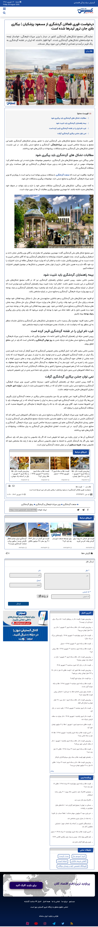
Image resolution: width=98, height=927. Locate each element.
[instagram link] (44, 922)
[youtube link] (36, 922)
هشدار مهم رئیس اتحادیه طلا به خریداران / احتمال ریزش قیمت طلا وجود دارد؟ (73, 693)
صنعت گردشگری (62, 175)
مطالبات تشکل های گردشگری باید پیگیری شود (68, 118)
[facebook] (88, 510)
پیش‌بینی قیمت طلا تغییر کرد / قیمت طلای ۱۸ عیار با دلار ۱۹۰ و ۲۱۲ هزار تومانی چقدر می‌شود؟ (72, 672)
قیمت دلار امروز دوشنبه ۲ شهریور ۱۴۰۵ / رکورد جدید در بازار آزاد (72, 710)
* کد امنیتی (87, 592)
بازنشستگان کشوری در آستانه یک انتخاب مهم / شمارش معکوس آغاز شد (74, 825)
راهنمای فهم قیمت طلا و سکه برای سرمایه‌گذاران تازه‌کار (73, 757)
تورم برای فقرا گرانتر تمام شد (81, 842)
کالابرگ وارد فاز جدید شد (83, 800)
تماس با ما (56, 901)
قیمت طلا (79, 487)
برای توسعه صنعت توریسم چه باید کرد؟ (62, 540)
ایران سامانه (43, 916)
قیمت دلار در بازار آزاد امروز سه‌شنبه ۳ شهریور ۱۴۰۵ (74, 665)
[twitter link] (62, 922)
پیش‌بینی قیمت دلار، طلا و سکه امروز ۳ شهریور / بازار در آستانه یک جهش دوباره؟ (20, 474)
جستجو (72, 901)
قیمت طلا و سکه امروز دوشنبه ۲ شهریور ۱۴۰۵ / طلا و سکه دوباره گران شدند (73, 685)
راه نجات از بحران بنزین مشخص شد (79, 818)
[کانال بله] (25, 634)
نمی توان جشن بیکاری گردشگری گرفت (71, 133)
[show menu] (4, 9)
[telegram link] (53, 922)
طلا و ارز (88, 487)
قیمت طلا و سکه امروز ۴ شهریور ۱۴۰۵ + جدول (60, 472)
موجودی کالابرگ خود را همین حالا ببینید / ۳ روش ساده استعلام (74, 793)
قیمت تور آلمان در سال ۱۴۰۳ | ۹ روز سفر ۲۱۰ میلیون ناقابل (38, 540)
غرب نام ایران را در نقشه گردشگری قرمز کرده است (67, 128)
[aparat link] (27, 923)
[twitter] (79, 510)
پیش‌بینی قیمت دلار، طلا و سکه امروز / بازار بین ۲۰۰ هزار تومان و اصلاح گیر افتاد (73, 701)
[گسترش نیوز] (85, 11)
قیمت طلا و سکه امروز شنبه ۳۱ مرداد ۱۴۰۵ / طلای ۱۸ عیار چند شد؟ (73, 750)
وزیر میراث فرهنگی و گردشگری (48, 504)
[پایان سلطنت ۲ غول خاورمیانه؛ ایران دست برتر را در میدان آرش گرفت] (84, 510)
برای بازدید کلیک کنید (26, 885)
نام (39, 570)
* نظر (87, 570)
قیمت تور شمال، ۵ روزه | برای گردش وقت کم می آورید (83, 540)
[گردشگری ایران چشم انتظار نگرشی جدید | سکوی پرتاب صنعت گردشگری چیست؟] (16, 529)
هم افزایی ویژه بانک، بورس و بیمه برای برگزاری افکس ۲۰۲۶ (72, 837)
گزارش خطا (86, 553)
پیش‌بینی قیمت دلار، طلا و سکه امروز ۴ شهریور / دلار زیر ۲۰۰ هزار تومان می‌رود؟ (80, 474)
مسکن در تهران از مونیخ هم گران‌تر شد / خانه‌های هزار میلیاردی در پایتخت (74, 807)
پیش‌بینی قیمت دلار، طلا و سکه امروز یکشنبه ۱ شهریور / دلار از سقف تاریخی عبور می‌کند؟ (72, 742)
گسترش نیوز (38, 907)
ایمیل (39, 580)
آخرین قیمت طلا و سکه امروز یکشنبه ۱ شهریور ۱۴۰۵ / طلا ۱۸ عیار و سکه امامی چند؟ (72, 734)
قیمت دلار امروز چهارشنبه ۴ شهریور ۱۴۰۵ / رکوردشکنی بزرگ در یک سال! (72, 637)
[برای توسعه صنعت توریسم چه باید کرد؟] (61, 529)
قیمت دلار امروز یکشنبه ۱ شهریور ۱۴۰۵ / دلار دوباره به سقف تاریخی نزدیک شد (72, 718)
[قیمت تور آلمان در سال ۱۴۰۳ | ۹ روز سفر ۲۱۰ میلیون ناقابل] (38, 529)
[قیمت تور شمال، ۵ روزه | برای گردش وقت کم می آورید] (83, 529)
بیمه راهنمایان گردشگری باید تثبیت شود (71, 123)
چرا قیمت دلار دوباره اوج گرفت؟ (80, 678)
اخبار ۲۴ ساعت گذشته (32, 901)
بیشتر (52, 771)
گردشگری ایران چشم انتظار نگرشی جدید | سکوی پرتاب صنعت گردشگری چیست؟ (17, 541)
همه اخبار (46, 901)
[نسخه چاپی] (9, 486)
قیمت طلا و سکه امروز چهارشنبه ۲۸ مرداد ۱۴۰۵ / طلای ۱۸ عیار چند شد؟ (73, 785)
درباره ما (65, 901)
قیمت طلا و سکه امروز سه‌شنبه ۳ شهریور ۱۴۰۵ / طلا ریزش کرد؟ (39, 474)
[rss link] (71, 922)
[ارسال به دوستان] (13, 486)
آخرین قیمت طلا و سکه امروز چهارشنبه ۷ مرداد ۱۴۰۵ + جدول (71, 832)
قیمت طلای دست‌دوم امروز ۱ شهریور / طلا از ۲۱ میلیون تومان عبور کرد (72, 726)
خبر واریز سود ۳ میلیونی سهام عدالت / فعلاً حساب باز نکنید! (71, 813)
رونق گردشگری (27, 504)
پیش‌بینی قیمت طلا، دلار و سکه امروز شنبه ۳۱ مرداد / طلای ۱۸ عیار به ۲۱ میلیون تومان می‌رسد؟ (72, 764)
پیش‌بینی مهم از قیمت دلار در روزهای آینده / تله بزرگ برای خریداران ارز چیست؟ (72, 620)
